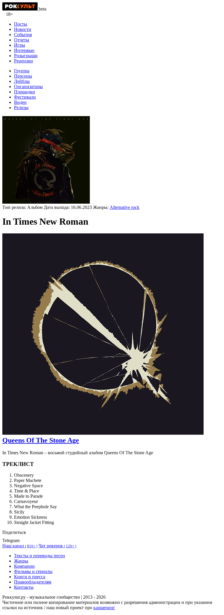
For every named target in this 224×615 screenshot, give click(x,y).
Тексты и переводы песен (39, 555)
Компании (24, 566)
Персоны (23, 76)
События (23, 34)
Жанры (21, 560)
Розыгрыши (26, 55)
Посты (20, 24)
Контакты (24, 587)
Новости (22, 29)
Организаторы (28, 86)
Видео (20, 102)
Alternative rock (124, 207)
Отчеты (21, 39)
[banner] (20, 8)
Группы (21, 70)
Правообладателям (32, 581)
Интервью (24, 50)
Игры (19, 45)
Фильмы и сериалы (33, 571)
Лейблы (22, 81)
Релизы (21, 107)
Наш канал (19, 545)
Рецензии (23, 60)
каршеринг (104, 607)
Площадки (24, 91)
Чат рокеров (57, 545)
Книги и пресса (29, 576)
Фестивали (25, 97)
